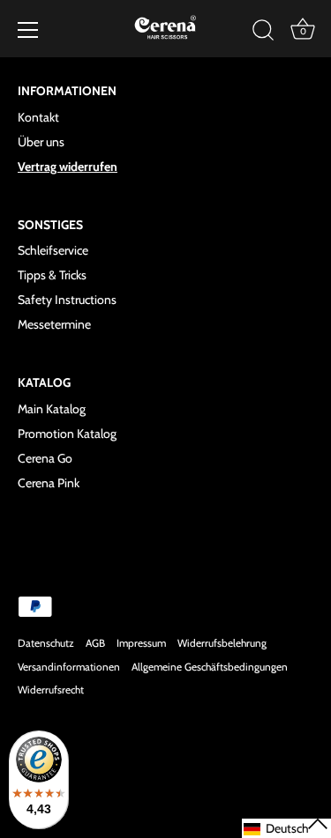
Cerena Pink (48, 483)
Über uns (41, 142)
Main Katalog (52, 409)
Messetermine (54, 324)
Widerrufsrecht (51, 690)
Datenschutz (46, 643)
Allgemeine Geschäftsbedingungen (210, 667)
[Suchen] (263, 32)
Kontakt (38, 117)
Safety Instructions (67, 300)
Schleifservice (53, 250)
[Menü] (28, 30)
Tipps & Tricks (52, 275)
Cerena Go (45, 458)
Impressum (141, 643)
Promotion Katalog (67, 433)
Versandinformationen (69, 667)
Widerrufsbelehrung (222, 643)
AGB (95, 643)
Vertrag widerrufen (67, 166)
